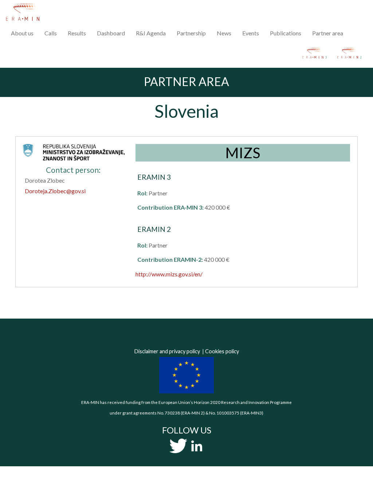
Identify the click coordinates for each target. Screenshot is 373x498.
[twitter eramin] (178, 445)
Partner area (327, 33)
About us (22, 33)
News (224, 33)
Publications (285, 33)
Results (77, 33)
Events (250, 33)
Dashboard (111, 33)
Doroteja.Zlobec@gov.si (55, 190)
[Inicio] (25, 12)
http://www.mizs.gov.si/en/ (169, 274)
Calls (50, 33)
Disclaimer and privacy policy (167, 351)
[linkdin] (196, 445)
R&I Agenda (151, 33)
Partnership (191, 33)
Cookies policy (222, 351)
